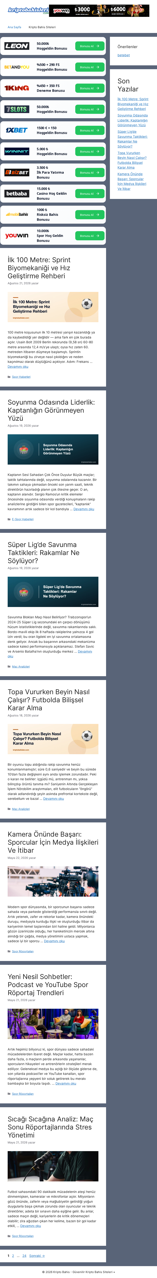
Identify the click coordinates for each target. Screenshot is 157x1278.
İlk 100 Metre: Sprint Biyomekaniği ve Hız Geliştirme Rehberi (39, 268)
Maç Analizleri (21, 666)
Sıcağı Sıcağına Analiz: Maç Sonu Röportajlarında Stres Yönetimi (50, 1127)
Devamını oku (18, 367)
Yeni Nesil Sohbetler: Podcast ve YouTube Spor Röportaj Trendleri (48, 984)
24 (24, 1256)
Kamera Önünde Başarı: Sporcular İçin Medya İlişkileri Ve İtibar (53, 842)
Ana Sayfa (14, 27)
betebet (124, 55)
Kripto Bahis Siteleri (42, 27)
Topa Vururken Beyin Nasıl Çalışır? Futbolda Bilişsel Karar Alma (49, 700)
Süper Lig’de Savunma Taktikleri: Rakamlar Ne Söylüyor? (43, 552)
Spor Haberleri (21, 376)
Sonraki (37, 1256)
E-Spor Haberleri (23, 519)
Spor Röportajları (23, 951)
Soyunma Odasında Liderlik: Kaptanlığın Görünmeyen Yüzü (51, 410)
